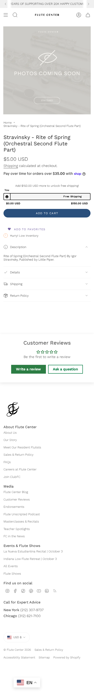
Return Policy (19, 295)
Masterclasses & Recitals (21, 521)
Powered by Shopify (66, 657)
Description (18, 247)
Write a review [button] (28, 369)
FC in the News (14, 536)
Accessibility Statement (19, 657)
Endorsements (13, 506)
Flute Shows (12, 573)
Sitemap (44, 657)
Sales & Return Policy (18, 454)
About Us (10, 432)
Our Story (10, 440)
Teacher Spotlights (16, 529)
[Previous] (5, 4)
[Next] (89, 4)
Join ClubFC (11, 477)
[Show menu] (5, 15)
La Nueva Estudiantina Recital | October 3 (33, 551)
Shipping (10, 166)
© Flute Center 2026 (17, 649)
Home (7, 122)
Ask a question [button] (65, 369)
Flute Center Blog (15, 492)
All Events (10, 566)
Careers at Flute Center (20, 469)
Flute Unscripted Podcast (21, 514)
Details (15, 272)
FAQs (7, 462)
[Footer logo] (12, 409)
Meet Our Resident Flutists (22, 447)
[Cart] (87, 15)
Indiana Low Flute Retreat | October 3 (30, 559)
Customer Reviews (16, 499)
